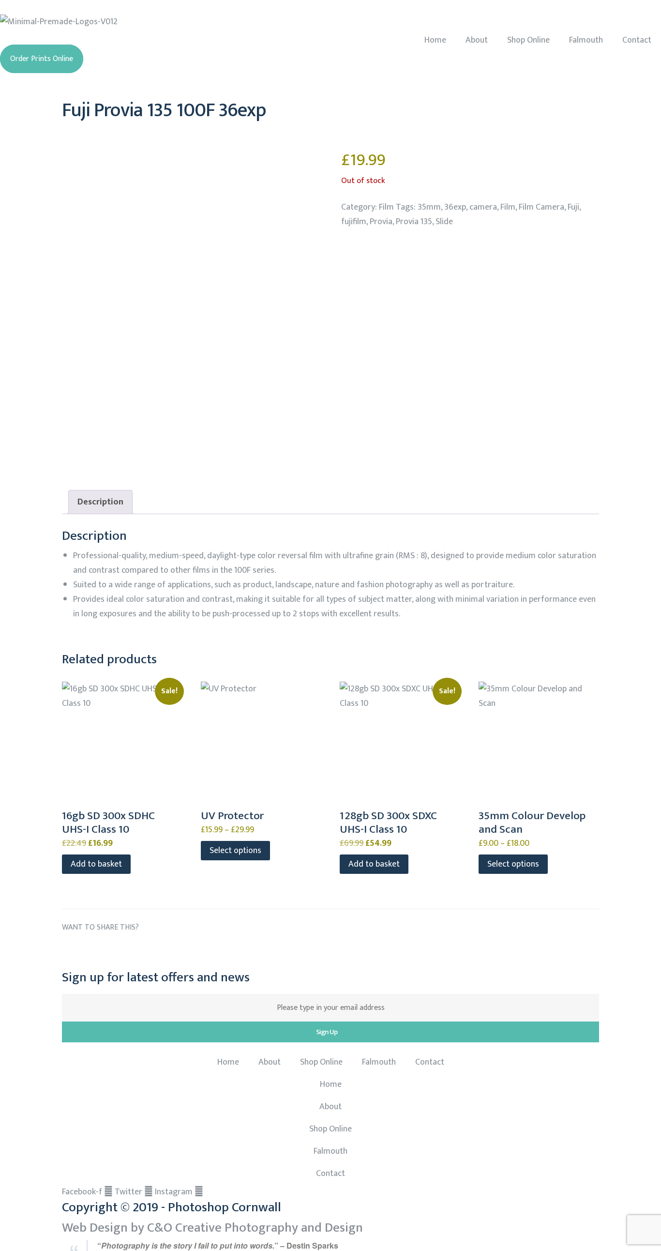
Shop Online (528, 40)
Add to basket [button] (96, 864)
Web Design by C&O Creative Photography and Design (212, 1227)
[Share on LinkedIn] (106, 950)
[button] (41, 59)
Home (435, 40)
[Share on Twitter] (88, 950)
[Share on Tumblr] (124, 950)
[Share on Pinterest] (160, 950)
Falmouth (586, 40)
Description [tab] (100, 502)
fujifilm (353, 221)
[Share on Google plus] (142, 950)
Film (386, 207)
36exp (455, 207)
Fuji (573, 207)
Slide (444, 221)
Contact (636, 40)
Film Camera (541, 207)
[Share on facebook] (70, 950)
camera (483, 207)
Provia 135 (414, 221)
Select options (235, 850)
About (477, 40)
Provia (381, 221)
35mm (429, 207)
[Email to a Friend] (178, 950)
